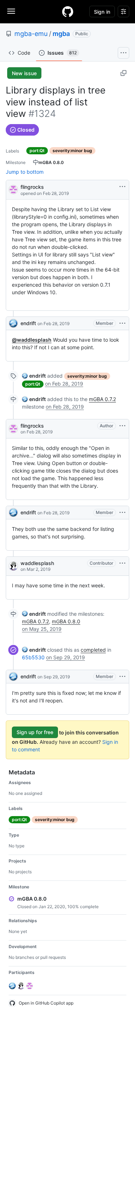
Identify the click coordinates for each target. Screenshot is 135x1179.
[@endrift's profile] (13, 323)
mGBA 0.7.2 (102, 399)
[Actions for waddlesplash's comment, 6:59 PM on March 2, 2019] (122, 563)
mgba (61, 33)
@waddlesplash (31, 340)
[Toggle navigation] (11, 11)
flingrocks (32, 187)
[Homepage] (67, 11)
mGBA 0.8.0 (66, 621)
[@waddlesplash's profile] (13, 566)
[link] (34, 375)
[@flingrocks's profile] (13, 189)
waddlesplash (37, 563)
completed (93, 650)
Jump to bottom (25, 172)
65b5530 (33, 657)
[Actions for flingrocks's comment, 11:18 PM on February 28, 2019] (122, 426)
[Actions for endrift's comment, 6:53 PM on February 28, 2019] (122, 323)
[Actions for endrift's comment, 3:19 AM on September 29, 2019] (122, 677)
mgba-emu (31, 33)
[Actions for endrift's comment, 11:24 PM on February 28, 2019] (122, 512)
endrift (28, 323)
